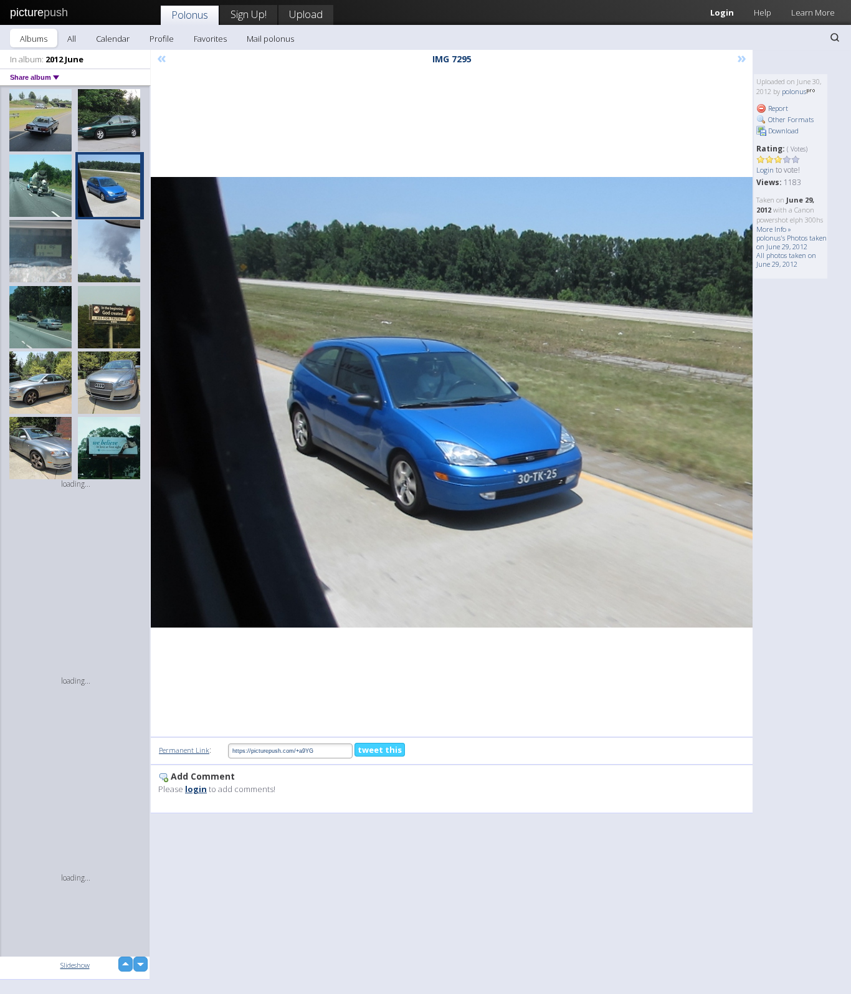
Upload (306, 14)
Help (762, 12)
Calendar (113, 38)
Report (777, 108)
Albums (33, 38)
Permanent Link (184, 750)
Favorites (210, 38)
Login (722, 12)
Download (782, 130)
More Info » (773, 229)
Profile (162, 38)
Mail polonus (270, 38)
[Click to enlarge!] (452, 402)
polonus (794, 91)
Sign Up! (249, 14)
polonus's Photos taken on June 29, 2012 (791, 242)
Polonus (189, 14)
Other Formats (790, 119)
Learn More (813, 12)
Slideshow (75, 965)
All (71, 38)
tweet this (380, 749)
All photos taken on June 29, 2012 (786, 260)
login (196, 789)
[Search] (835, 37)
